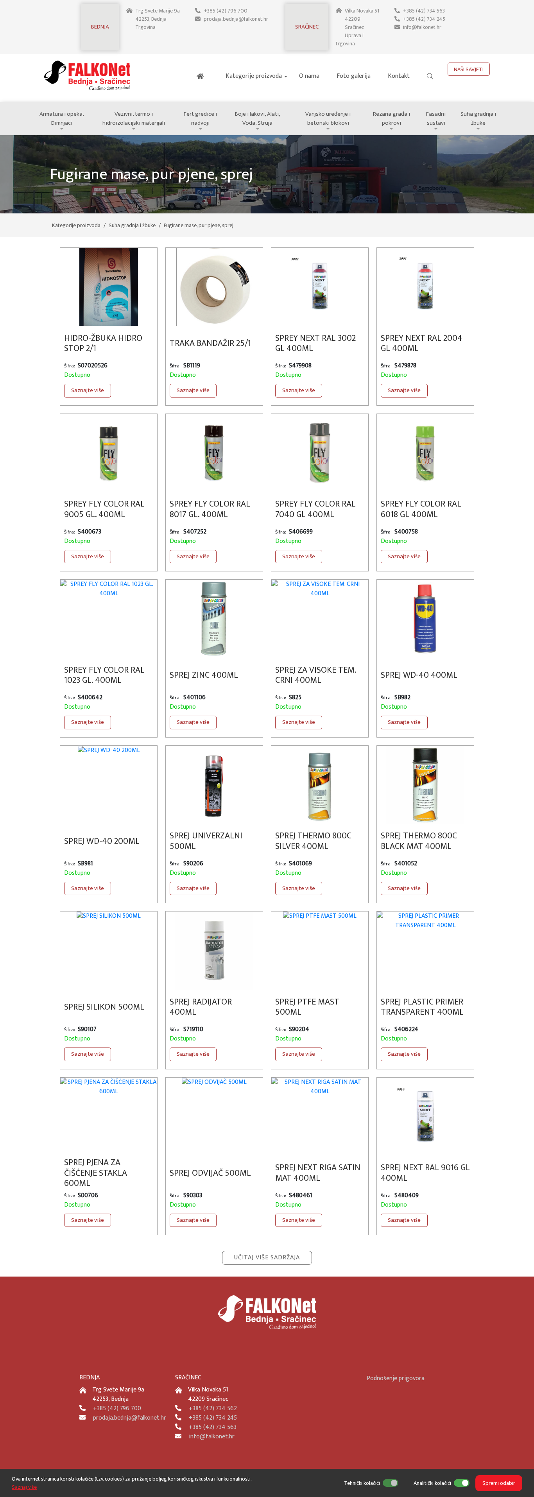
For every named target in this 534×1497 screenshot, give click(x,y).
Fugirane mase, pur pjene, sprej (198, 225)
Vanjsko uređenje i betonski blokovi (328, 118)
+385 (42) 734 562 (213, 1408)
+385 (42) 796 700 (225, 10)
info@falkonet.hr (422, 27)
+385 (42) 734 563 (424, 10)
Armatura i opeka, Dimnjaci (61, 118)
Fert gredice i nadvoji (200, 118)
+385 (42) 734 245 (424, 18)
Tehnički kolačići (362, 1483)
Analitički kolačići (432, 1483)
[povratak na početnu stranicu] (90, 93)
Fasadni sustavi (436, 118)
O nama (309, 76)
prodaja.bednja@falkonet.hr (236, 18)
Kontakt (399, 76)
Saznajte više (87, 390)
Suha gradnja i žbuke (478, 118)
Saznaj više (24, 1487)
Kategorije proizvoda (254, 76)
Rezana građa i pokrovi (391, 118)
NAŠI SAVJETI (469, 69)
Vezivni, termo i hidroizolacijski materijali (133, 118)
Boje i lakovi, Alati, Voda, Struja (257, 118)
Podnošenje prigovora (396, 1378)
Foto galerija (354, 76)
